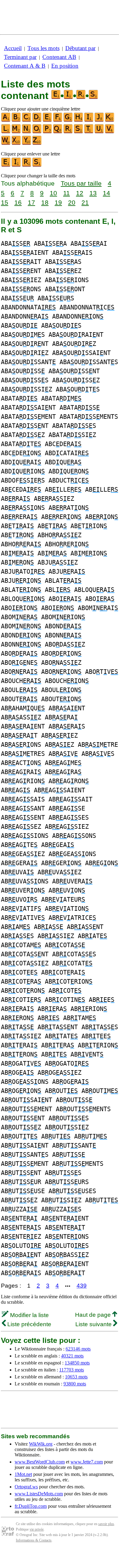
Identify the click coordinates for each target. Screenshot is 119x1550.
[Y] (27, 143)
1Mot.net (23, 1474)
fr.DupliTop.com (31, 1506)
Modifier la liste (29, 1315)
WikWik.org (40, 1443)
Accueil (13, 48)
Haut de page (93, 1315)
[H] (79, 120)
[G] (68, 120)
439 (82, 1285)
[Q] (58, 132)
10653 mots (76, 1376)
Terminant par (20, 57)
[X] (16, 143)
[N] (27, 132)
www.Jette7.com (86, 1461)
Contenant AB (59, 57)
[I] (89, 120)
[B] (16, 120)
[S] (79, 132)
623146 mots (78, 1348)
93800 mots (74, 1383)
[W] (6, 143)
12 (79, 192)
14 (106, 192)
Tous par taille (81, 183)
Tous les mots (43, 48)
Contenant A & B (24, 66)
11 (66, 192)
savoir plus (106, 1524)
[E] (47, 120)
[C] (27, 120)
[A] (6, 120)
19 (58, 202)
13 (93, 192)
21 (85, 202)
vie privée (37, 1529)
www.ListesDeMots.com (39, 1493)
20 (71, 202)
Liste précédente (28, 1324)
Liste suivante (94, 1324)
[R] (68, 132)
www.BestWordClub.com (40, 1461)
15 (4, 202)
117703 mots (71, 1369)
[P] (47, 132)
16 (18, 202)
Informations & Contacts (34, 1540)
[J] (99, 120)
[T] (89, 132)
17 (31, 202)
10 (53, 192)
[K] (110, 120)
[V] (110, 132)
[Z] (37, 143)
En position (64, 66)
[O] (37, 132)
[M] (16, 132)
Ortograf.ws (26, 1486)
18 (45, 202)
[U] (99, 132)
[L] (6, 132)
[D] (37, 120)
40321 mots (72, 1355)
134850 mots (77, 1362)
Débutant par (80, 48)
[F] (58, 120)
